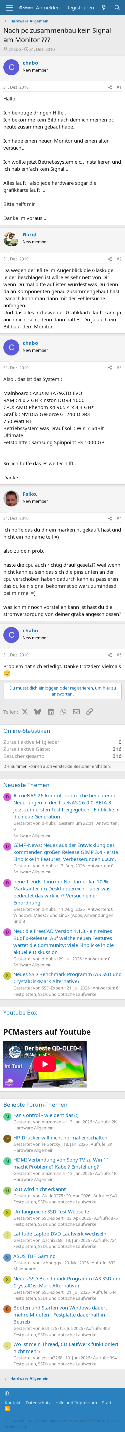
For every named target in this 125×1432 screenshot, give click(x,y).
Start (107, 1403)
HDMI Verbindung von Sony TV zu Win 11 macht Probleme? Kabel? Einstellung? (61, 1163)
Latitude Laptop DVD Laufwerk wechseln (59, 1233)
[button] (6, 1393)
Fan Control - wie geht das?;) (46, 1115)
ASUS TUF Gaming (34, 1256)
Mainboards (25, 1269)
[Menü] (9, 7)
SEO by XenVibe (18, 1420)
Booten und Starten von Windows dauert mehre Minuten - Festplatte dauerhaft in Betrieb (60, 1314)
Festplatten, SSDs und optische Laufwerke (54, 994)
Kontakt (13, 1403)
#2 (119, 259)
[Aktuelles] (103, 7)
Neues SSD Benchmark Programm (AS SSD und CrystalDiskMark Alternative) (67, 977)
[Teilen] (110, 87)
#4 (119, 518)
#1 (119, 87)
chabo (15, 49)
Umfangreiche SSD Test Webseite (51, 1211)
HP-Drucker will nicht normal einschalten (60, 1137)
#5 (119, 655)
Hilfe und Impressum (76, 1403)
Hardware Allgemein (33, 1128)
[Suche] (117, 7)
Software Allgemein (32, 835)
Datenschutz (38, 1403)
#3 (119, 368)
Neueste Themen (26, 785)
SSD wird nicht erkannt (39, 1189)
